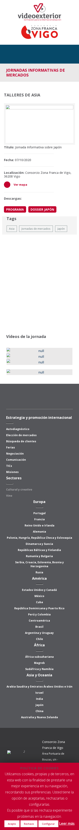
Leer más (67, 823)
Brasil (39, 627)
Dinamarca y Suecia (39, 544)
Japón (39, 705)
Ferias (10, 447)
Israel (39, 693)
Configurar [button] (48, 823)
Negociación (15, 453)
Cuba (39, 602)
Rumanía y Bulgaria (39, 556)
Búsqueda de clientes (21, 441)
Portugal (39, 513)
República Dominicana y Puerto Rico (39, 608)
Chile (39, 639)
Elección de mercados (21, 435)
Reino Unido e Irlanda (39, 525)
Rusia (39, 572)
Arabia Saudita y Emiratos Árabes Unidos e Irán (39, 686)
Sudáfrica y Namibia (39, 669)
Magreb (39, 663)
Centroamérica (39, 620)
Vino (9, 496)
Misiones (12, 472)
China (39, 711)
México (39, 596)
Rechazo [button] (29, 823)
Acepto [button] (12, 823)
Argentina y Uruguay (39, 633)
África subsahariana (39, 657)
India (39, 699)
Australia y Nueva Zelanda (39, 717)
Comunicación (16, 460)
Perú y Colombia (39, 614)
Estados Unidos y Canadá (39, 590)
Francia (39, 519)
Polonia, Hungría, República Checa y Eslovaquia (39, 538)
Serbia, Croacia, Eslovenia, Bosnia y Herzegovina (39, 564)
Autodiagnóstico (17, 429)
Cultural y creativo (19, 489)
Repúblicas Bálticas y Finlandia (39, 550)
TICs (9, 466)
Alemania (39, 531)
